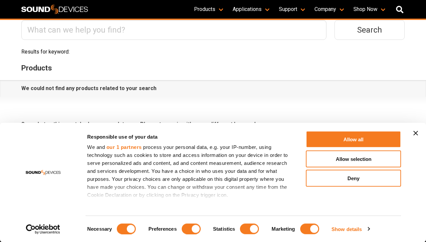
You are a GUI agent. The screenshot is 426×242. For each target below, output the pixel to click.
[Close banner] (415, 133)
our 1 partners (124, 147)
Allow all (353, 139)
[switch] (191, 228)
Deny (353, 178)
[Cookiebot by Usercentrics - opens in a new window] (43, 229)
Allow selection (353, 159)
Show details (346, 229)
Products (204, 9)
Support (288, 9)
